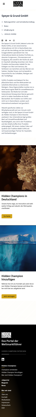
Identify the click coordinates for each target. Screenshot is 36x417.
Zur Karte (6, 216)
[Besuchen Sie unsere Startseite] (18, 335)
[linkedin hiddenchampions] (18, 359)
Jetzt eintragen (9, 296)
